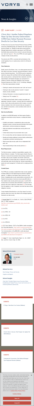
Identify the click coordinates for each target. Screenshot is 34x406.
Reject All (17, 398)
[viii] (24, 184)
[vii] (24, 180)
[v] (25, 145)
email (15, 258)
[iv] (8, 108)
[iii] (17, 96)
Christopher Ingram (18, 254)
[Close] (31, 375)
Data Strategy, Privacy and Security (11, 272)
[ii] (1, 84)
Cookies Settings (17, 393)
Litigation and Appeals (8, 274)
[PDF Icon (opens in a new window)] (26, 18)
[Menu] (31, 4)
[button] (31, 18)
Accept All (17, 403)
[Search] (27, 4)
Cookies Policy (14, 390)
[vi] (4, 165)
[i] (12, 53)
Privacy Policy (21, 390)
